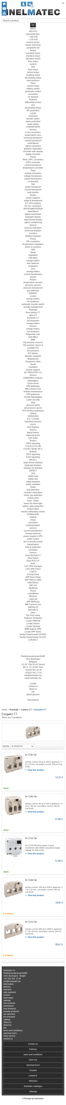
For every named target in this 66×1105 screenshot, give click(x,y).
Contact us (33, 1044)
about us (7, 1025)
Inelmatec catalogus (33, 1086)
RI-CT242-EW (30, 754)
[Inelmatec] (33, 12)
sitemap (7, 1000)
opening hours (10, 1033)
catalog (6, 1019)
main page (8, 998)
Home (4, 709)
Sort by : (6, 746)
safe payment (9, 992)
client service (9, 1036)
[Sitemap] (4, 13)
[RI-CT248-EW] (13, 889)
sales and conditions (33, 1054)
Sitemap (33, 1091)
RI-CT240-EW (31, 796)
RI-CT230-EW (31, 838)
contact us (8, 1038)
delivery (7, 987)
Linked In (33, 1075)
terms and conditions (13, 1030)
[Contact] (4, 8)
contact (6, 995)
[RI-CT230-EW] (13, 847)
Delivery (33, 1049)
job (4, 1028)
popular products (11, 1011)
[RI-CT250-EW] (13, 931)
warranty (7, 989)
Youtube (33, 1070)
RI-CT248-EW (31, 880)
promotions (8, 1006)
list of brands (9, 1017)
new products (9, 1008)
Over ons (33, 1060)
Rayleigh (14, 709)
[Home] (4, 4)
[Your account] (23, 4)
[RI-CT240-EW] (13, 805)
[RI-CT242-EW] (13, 763)
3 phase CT (26, 709)
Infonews (33, 1081)
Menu (33, 28)
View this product (36, 770)
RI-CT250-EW (31, 921)
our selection (9, 1014)
